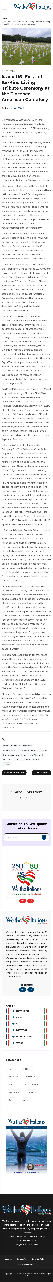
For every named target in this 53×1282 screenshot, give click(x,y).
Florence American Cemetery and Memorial (23, 755)
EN (30, 901)
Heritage (25, 1069)
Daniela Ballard (10, 750)
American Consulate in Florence (17, 745)
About (8, 1259)
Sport (12, 1084)
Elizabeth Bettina (29, 750)
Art (10, 1069)
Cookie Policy (39, 1259)
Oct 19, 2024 (8, 71)
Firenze (43, 750)
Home (4, 18)
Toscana (6, 764)
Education (14, 1092)
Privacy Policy (25, 1264)
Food (11, 1100)
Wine (25, 1100)
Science (32, 1092)
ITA (22, 901)
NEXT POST (43, 772)
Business (13, 1076)
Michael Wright (17, 108)
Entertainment (30, 1084)
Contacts (21, 1259)
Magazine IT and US (12, 759)
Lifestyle (30, 1076)
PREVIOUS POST (15, 772)
